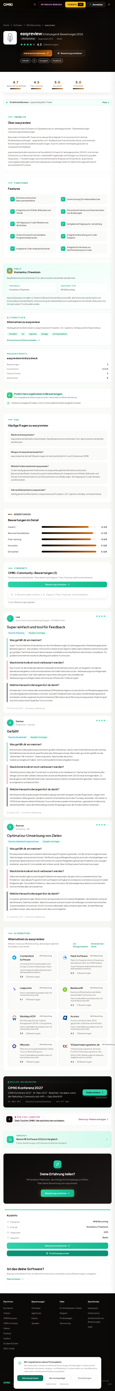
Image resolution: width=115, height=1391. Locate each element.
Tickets (74, 4)
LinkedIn (25, 61)
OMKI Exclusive (10, 1318)
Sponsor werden (51, 4)
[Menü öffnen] (109, 4)
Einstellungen (84, 1378)
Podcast (7, 1333)
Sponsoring (65, 1323)
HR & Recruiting (33, 25)
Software (17, 25)
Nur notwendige (57, 1378)
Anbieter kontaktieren (34, 53)
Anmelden (98, 4)
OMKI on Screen (10, 1323)
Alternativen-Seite (97, 945)
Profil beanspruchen (59, 1253)
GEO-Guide (8, 1348)
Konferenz (8, 1308)
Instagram (44, 61)
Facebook (57, 61)
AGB (90, 1327)
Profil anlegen (66, 1318)
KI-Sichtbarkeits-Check (71, 1308)
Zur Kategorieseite (80, 945)
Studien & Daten (10, 1343)
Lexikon (7, 1338)
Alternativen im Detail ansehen (22, 340)
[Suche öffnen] (34, 4)
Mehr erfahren (13, 1279)
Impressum (93, 1308)
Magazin (63, 1313)
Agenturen (36, 1313)
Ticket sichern (93, 1092)
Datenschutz (94, 1313)
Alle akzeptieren (30, 1378)
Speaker (35, 1323)
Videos (6, 1328)
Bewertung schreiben (71, 53)
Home (6, 25)
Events (35, 1318)
